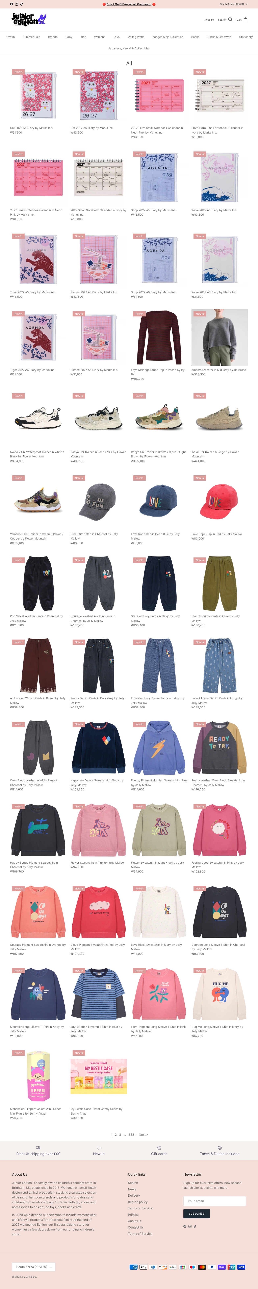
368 (131, 1135)
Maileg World (136, 37)
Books (195, 37)
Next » (143, 1135)
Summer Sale (31, 37)
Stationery (246, 37)
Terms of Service (140, 1208)
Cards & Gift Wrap (219, 37)
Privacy (133, 1215)
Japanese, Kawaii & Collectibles (129, 48)
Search (133, 1183)
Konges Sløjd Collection (168, 37)
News (132, 1189)
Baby (69, 37)
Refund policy (138, 1202)
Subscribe (197, 1213)
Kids (83, 37)
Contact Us (136, 1227)
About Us (134, 1221)
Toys (116, 37)
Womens (99, 37)
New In (10, 37)
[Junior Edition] (28, 20)
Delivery (134, 1195)
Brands (52, 37)
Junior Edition (29, 1277)
